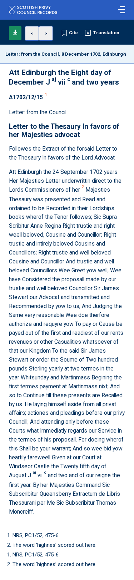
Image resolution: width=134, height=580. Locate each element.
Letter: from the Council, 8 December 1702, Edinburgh (65, 54)
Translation (106, 32)
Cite (73, 32)
